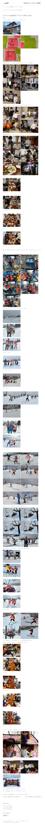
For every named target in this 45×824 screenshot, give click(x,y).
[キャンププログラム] (22, 3)
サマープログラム (6, 808)
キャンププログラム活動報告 (8, 6)
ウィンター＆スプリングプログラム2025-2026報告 (12, 10)
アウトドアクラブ (6, 805)
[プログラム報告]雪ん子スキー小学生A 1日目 (11, 796)
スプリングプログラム (7, 809)
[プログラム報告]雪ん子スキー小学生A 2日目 (17, 15)
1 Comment (26, 794)
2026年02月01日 (11, 794)
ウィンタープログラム (19, 794)
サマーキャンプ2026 (18, 6)
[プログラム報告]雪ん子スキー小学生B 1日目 (33, 796)
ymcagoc (5, 794)
